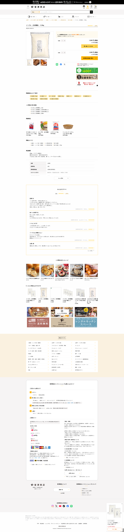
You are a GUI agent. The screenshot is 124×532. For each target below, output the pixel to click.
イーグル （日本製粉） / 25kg (37, 113)
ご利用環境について (69, 467)
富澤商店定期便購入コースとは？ (85, 64)
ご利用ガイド (84, 488)
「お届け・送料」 (70, 402)
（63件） (96, 25)
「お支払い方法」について (49, 464)
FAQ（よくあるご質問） (87, 490)
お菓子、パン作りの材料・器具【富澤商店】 (35, 20)
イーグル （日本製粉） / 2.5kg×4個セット (40, 111)
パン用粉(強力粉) (62, 20)
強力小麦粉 (70, 20)
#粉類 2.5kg (61, 96)
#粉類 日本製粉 (43, 99)
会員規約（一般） (85, 492)
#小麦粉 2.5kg (34, 96)
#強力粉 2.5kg (34, 99)
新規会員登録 (41, 395)
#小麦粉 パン (43, 96)
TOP (38, 523)
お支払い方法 (49, 408)
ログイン (35, 395)
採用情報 (85, 523)
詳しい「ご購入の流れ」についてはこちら (42, 413)
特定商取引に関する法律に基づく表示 (69, 523)
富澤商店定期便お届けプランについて (64, 400)
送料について (42, 400)
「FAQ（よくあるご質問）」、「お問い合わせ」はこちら (77, 476)
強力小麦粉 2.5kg (58, 145)
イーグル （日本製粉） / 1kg (37, 107)
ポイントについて (51, 400)
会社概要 (63, 493)
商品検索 (42, 523)
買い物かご (35, 400)
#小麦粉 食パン (87, 96)
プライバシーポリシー (86, 495)
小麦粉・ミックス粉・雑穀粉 (51, 20)
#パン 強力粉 (52, 96)
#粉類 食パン (78, 96)
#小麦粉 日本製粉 (54, 99)
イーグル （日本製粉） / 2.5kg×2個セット (40, 109)
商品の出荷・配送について (83, 65)
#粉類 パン (69, 96)
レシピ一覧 (47, 523)
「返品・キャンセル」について (72, 457)
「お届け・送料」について (36, 464)
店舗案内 (80, 523)
